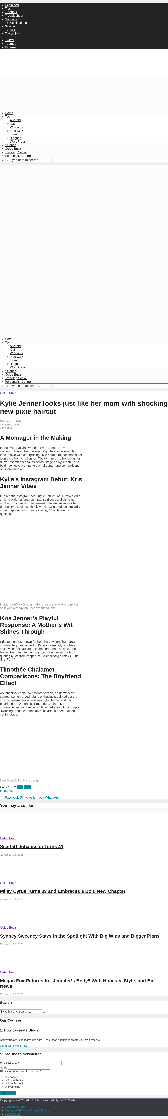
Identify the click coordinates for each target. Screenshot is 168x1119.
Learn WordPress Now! (14, 1045)
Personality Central (18, 155)
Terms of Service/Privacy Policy (27, 1110)
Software (11, 19)
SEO (13, 30)
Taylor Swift (13, 33)
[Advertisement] (84, 91)
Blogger (15, 138)
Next (27, 787)
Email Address (9, 1063)
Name (4, 1067)
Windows (16, 127)
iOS (12, 123)
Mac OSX (16, 130)
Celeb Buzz (13, 148)
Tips (8, 8)
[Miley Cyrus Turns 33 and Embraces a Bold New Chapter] (23, 879)
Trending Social (16, 152)
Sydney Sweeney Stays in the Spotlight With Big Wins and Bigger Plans (80, 936)
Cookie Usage (15, 1107)
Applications (18, 22)
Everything (14, 1086)
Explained (12, 5)
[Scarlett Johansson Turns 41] (23, 834)
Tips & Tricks (15, 1080)
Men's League (12, 424)
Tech (8, 116)
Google (10, 26)
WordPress (18, 141)
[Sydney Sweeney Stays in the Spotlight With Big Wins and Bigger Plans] (23, 924)
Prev (20, 787)
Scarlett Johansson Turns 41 (31, 846)
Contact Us (13, 1114)
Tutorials (11, 12)
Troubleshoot (14, 15)
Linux (13, 134)
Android (15, 120)
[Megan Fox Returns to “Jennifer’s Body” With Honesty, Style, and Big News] (23, 968)
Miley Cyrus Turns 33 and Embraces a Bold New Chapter (62, 891)
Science (10, 145)
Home (9, 113)
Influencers (7, 790)
